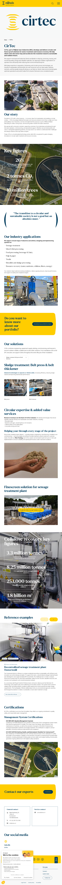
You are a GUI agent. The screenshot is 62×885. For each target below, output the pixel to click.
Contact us (47, 877)
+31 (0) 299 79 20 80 (14, 820)
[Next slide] (53, 619)
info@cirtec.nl (12, 823)
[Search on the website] (52, 3)
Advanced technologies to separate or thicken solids (19, 373)
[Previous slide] (44, 619)
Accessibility (38, 882)
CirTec (6, 847)
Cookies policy (31, 882)
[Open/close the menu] (58, 3)
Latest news (46, 874)
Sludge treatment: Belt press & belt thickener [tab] (14, 358)
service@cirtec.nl (41, 812)
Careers (45, 871)
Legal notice (23, 882)
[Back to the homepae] (8, 3)
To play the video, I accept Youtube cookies (31, 510)
